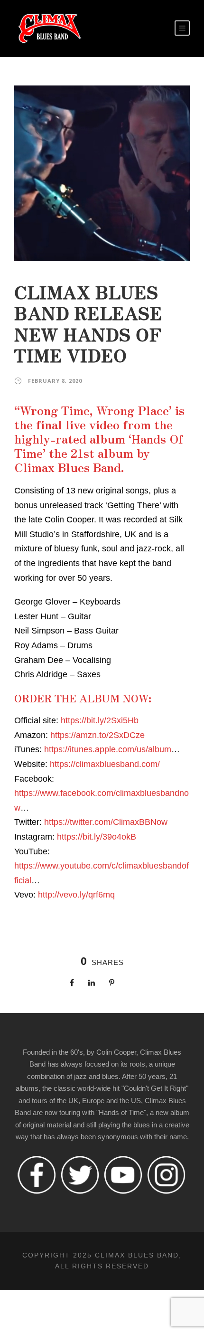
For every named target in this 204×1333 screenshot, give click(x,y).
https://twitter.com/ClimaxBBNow (105, 822)
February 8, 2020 (55, 380)
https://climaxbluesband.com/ (105, 764)
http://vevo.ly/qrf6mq (76, 894)
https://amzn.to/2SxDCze (97, 735)
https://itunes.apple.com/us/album (107, 749)
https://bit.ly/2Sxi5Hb (100, 720)
